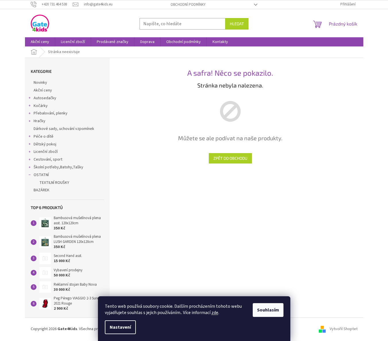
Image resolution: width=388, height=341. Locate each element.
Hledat (237, 23)
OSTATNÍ (41, 175)
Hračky (39, 121)
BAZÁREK (41, 190)
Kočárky (41, 106)
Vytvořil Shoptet (344, 329)
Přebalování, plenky (50, 113)
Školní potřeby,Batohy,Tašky (58, 167)
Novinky (40, 82)
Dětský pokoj (45, 144)
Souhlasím (268, 310)
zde (214, 312)
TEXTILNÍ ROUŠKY (54, 183)
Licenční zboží (46, 152)
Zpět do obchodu (230, 158)
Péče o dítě (43, 136)
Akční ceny (43, 90)
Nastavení (120, 327)
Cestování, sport (48, 159)
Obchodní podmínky (188, 4)
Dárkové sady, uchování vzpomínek (64, 129)
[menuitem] (40, 41)
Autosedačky (45, 98)
